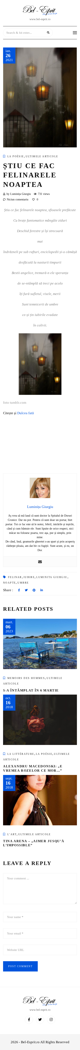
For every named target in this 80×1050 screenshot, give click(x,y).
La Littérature (20, 754)
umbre (23, 582)
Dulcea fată (25, 413)
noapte (9, 582)
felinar (15, 577)
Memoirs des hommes (26, 678)
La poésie (15, 156)
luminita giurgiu (51, 577)
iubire (29, 577)
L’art (12, 834)
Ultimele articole (42, 156)
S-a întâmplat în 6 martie (31, 690)
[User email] (40, 562)
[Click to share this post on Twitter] (26, 590)
